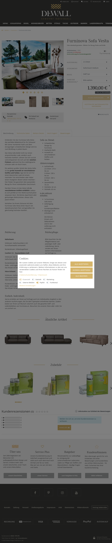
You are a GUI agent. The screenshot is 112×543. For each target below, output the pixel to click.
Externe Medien (28, 282)
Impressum (43, 275)
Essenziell (26, 279)
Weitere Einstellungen (27, 286)
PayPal (42, 282)
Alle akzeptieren (81, 264)
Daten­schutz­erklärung (28, 275)
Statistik (38, 279)
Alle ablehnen (81, 276)
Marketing (50, 279)
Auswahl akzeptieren (81, 270)
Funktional (54, 282)
